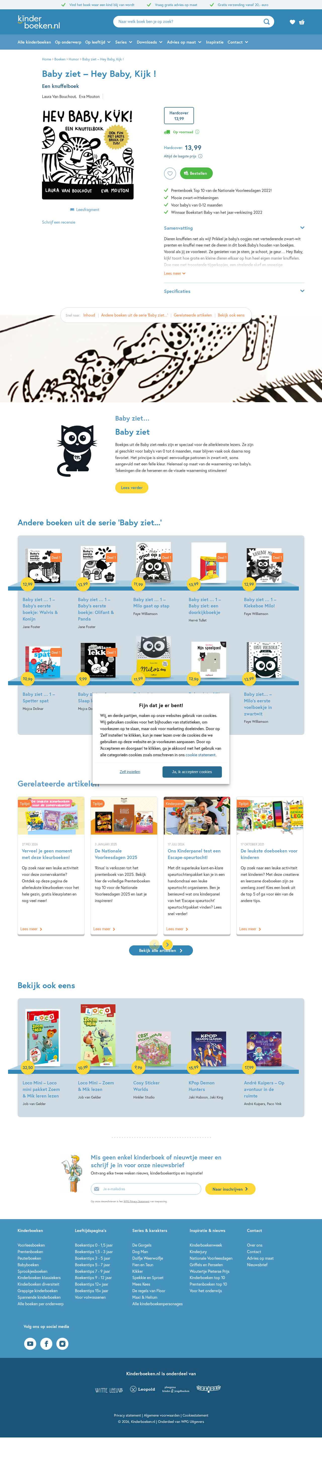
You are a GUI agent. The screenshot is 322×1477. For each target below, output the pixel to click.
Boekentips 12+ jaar (91, 1284)
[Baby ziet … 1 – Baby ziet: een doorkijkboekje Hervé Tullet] (209, 582)
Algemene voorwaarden (162, 1415)
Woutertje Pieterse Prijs (209, 1271)
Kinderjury (198, 1251)
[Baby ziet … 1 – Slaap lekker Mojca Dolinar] (98, 674)
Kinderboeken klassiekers (39, 1277)
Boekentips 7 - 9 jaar (92, 1271)
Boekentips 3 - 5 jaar (92, 1258)
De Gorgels (141, 1245)
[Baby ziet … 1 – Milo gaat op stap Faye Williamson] (153, 579)
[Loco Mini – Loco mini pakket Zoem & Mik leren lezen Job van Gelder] (43, 1055)
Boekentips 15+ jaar (91, 1290)
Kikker (137, 1271)
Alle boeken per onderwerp (41, 1303)
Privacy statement (127, 1415)
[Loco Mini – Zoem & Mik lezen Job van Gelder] (98, 1052)
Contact (235, 42)
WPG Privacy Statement (136, 1201)
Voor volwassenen (90, 1297)
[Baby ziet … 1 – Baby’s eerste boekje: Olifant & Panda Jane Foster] (98, 585)
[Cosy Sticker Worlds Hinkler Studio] (153, 1052)
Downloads (147, 42)
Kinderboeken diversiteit (38, 1284)
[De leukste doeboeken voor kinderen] (270, 866)
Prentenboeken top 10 (208, 1284)
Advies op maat (181, 42)
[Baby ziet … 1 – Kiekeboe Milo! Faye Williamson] (264, 579)
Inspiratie (215, 42)
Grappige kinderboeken (38, 1290)
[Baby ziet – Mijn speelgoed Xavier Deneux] (209, 674)
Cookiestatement (195, 1415)
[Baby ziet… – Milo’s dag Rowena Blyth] (153, 674)
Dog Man (140, 1251)
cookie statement (201, 754)
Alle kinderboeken (34, 42)
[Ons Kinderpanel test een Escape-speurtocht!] (197, 866)
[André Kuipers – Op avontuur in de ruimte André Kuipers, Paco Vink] (264, 1055)
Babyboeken (28, 1264)
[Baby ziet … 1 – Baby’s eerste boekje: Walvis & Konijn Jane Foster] (43, 585)
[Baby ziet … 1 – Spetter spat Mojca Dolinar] (43, 674)
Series (121, 42)
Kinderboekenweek (206, 1245)
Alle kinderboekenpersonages (157, 1303)
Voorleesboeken (31, 1245)
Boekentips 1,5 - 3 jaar (94, 1251)
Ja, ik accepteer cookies (192, 772)
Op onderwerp (68, 42)
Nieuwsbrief (257, 1264)
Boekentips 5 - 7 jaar (92, 1264)
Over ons (254, 1245)
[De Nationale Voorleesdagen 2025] (124, 866)
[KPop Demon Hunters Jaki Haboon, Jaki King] (209, 1052)
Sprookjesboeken (32, 1271)
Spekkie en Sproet (148, 1277)
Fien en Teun (142, 1264)
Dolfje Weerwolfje (147, 1258)
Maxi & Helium (144, 1297)
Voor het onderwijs (206, 1290)
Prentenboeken (30, 1251)
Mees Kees (141, 1284)
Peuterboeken (29, 1258)
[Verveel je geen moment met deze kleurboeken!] (51, 866)
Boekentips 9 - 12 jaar (93, 1277)
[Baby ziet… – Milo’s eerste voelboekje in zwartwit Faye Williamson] (264, 680)
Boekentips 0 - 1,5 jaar (94, 1245)
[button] (167, 944)
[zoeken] (268, 21)
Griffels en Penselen (206, 1264)
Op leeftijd (95, 42)
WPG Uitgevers (192, 1421)
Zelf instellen (130, 772)
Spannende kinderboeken (39, 1297)
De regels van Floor (148, 1290)
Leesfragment (87, 209)
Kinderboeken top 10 (207, 1277)
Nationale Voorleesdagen (211, 1258)
